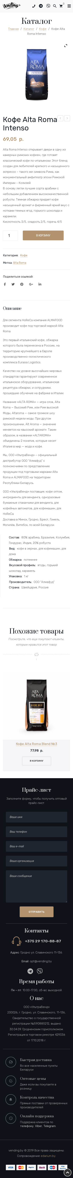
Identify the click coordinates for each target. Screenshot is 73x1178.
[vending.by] (11, 5)
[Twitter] (13, 284)
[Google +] (31, 284)
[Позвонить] (33, 6)
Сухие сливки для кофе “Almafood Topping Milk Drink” (60, 119)
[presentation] (8, 722)
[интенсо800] (36, 75)
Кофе (43, 29)
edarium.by (48, 1156)
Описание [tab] (12, 308)
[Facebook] (5, 284)
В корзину (43, 235)
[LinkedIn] (40, 284)
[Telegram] (42, 6)
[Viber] (49, 6)
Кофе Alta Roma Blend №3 (36, 744)
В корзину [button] (36, 760)
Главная (13, 29)
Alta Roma (19, 262)
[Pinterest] (21, 284)
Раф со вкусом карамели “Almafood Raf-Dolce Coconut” (67, 119)
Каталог (29, 29)
